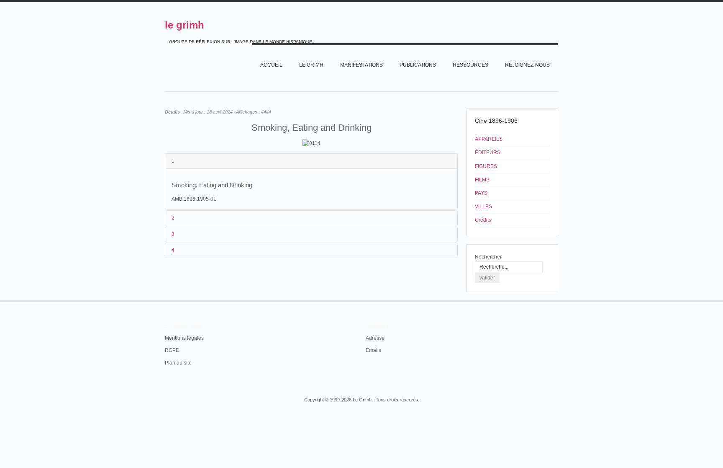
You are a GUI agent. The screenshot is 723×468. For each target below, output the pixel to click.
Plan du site (178, 363)
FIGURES (486, 166)
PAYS (481, 193)
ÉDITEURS (487, 152)
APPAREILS (489, 139)
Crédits (483, 220)
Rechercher (488, 257)
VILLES (483, 206)
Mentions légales (184, 338)
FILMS (482, 180)
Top (557, 300)
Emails (373, 350)
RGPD (172, 350)
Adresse (375, 338)
